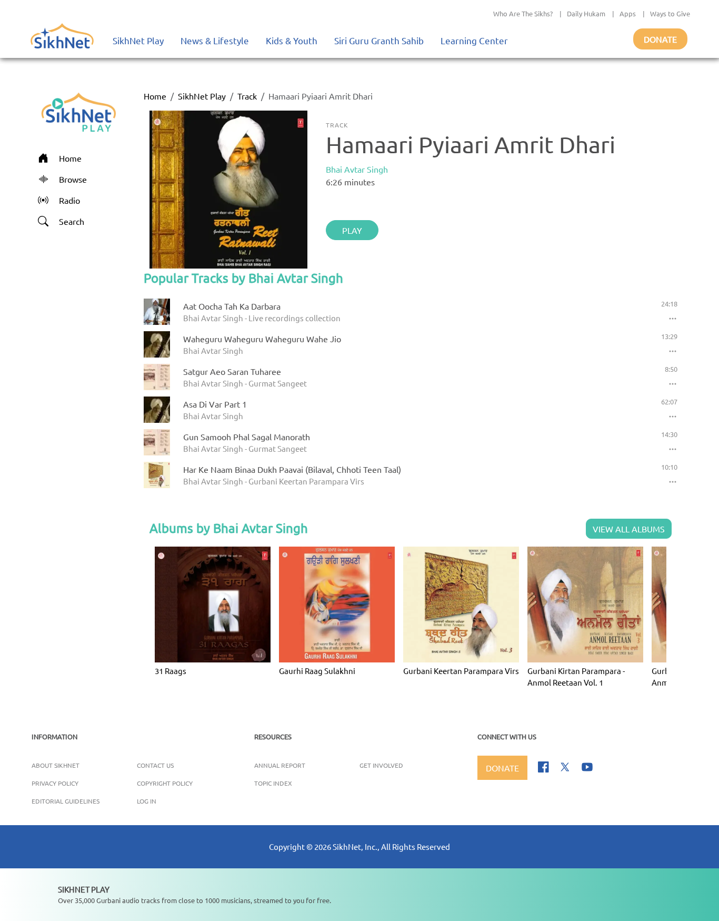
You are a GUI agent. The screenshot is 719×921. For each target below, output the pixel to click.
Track (247, 96)
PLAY (352, 230)
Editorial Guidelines (65, 801)
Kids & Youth (291, 40)
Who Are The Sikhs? (523, 13)
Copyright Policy (165, 783)
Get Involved (381, 765)
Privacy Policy (55, 783)
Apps (628, 13)
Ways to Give (670, 13)
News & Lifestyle (215, 40)
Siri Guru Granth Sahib (379, 40)
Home (155, 96)
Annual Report (279, 765)
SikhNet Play (138, 40)
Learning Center (474, 40)
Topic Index (273, 783)
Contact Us (155, 765)
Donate (660, 39)
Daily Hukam (586, 13)
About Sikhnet (55, 765)
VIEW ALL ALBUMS (629, 528)
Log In (146, 801)
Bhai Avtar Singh (357, 169)
